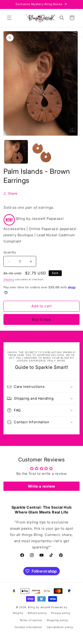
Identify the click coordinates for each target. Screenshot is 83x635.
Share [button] (13, 193)
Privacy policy (60, 613)
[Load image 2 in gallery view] (41, 151)
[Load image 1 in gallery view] (16, 151)
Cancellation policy (60, 627)
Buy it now (41, 319)
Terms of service (31, 620)
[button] (9, 18)
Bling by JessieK (39, 607)
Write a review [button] (41, 486)
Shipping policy (57, 620)
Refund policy (37, 613)
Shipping (8, 279)
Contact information (28, 627)
